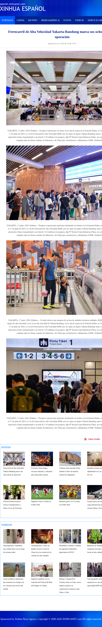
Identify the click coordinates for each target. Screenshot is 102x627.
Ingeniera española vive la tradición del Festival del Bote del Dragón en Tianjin (41, 582)
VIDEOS (79, 20)
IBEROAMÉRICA (50, 20)
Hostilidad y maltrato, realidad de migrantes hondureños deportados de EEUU (70, 549)
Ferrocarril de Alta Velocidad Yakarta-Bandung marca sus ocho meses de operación (13, 471)
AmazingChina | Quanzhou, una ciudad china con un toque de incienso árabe (14, 549)
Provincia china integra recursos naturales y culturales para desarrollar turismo (41, 471)
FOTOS (67, 20)
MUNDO (32, 20)
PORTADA (7, 20)
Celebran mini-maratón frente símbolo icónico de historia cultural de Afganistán (69, 471)
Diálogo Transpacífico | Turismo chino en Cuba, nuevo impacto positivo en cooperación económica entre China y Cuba (70, 585)
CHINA (20, 20)
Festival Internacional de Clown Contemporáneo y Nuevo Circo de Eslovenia (12, 505)
